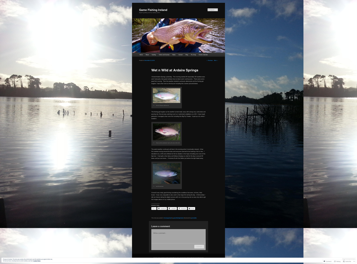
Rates (174, 55)
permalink (194, 218)
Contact (180, 55)
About (147, 55)
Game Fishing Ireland (153, 10)
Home (141, 55)
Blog (187, 55)
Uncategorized (168, 218)
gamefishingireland (178, 218)
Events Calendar (203, 55)
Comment (199, 246)
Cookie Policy (37, 261)
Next (216, 60)
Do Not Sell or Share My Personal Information (192, 257)
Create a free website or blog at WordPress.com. (166, 257)
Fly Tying (193, 55)
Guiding (154, 55)
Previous (209, 60)
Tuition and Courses (164, 55)
